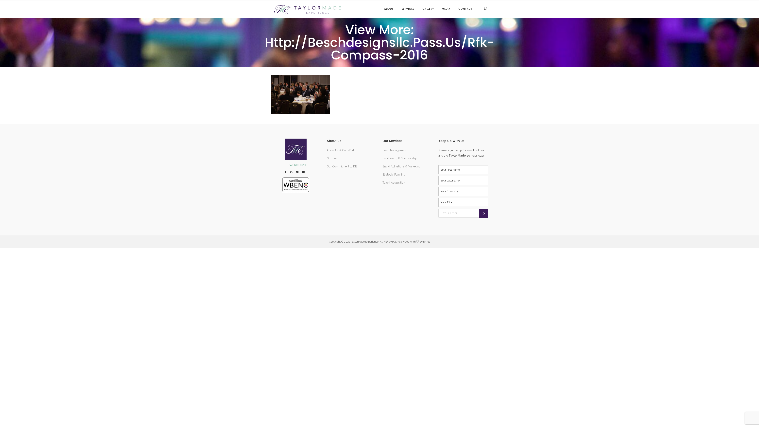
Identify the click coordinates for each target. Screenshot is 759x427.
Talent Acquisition (393, 182)
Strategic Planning (393, 174)
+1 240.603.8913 (296, 164)
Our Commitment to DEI (342, 166)
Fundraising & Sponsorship (399, 158)
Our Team (333, 158)
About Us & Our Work (341, 150)
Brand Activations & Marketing (401, 166)
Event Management (394, 150)
